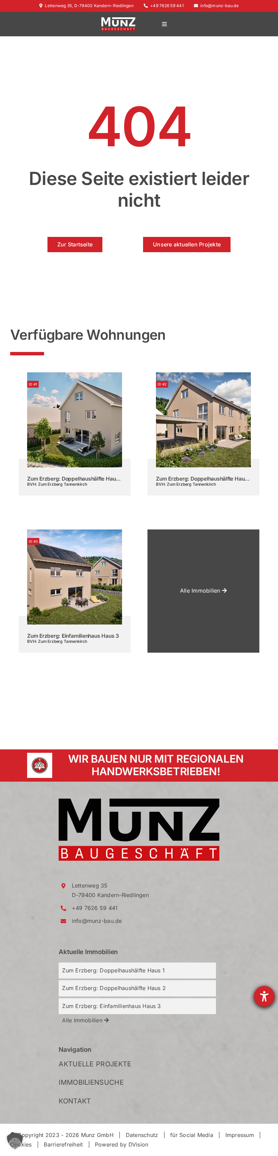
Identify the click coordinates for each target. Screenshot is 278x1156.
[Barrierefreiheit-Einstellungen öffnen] (264, 996)
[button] (15, 1141)
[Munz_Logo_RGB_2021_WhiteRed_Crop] (118, 20)
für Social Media (191, 1135)
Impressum (239, 1135)
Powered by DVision (121, 1144)
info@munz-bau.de (219, 5)
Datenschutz (142, 1135)
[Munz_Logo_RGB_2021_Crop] (139, 801)
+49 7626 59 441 (167, 5)
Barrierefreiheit (63, 1144)
